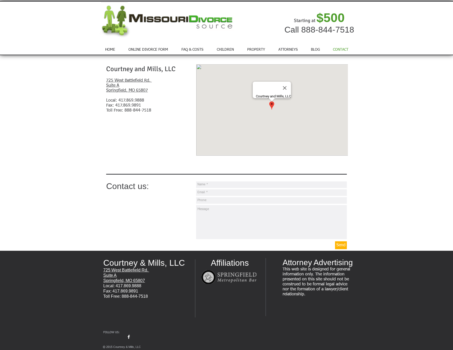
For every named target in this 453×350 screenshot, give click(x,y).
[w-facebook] (128, 336)
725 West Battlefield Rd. (129, 81)
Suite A (112, 85)
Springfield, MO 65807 (127, 90)
